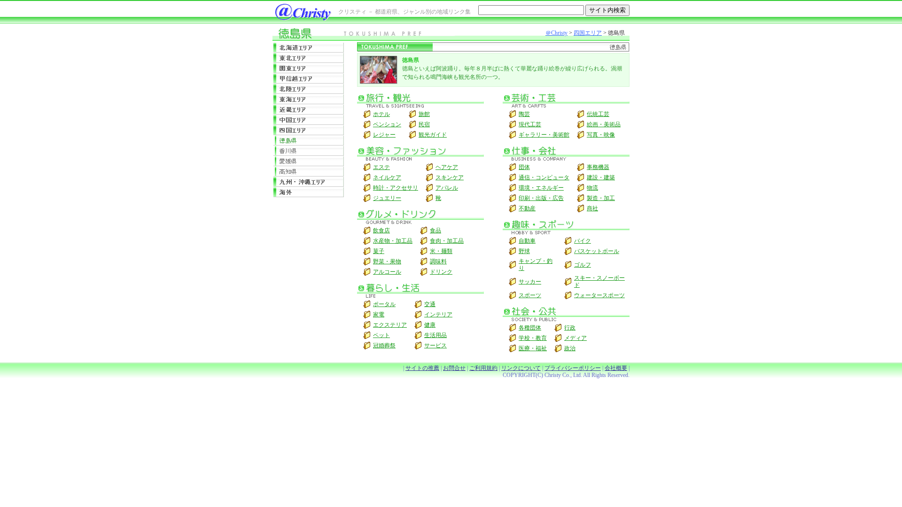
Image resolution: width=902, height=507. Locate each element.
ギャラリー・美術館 (544, 134)
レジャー (384, 134)
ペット (381, 335)
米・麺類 (441, 251)
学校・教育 (533, 338)
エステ (381, 167)
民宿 (424, 124)
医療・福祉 (533, 348)
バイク (582, 241)
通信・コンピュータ (544, 177)
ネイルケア (387, 177)
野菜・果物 (387, 261)
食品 (435, 230)
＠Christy (556, 33)
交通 (429, 304)
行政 (569, 327)
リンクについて (521, 368)
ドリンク (441, 272)
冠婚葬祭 (384, 345)
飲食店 (381, 230)
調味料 (438, 261)
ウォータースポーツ (599, 295)
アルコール (387, 272)
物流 (592, 187)
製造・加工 (601, 198)
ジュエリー (387, 198)
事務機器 (598, 167)
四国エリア (588, 33)
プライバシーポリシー (572, 368)
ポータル (384, 304)
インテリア (438, 314)
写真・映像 (601, 134)
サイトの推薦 (422, 368)
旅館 (424, 114)
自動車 (527, 241)
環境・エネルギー (541, 187)
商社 (592, 208)
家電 (378, 314)
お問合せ (454, 368)
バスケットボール (596, 251)
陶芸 (524, 114)
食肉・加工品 (447, 241)
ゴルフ (582, 264)
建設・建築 (601, 177)
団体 (524, 167)
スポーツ (530, 295)
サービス (435, 345)
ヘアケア (446, 167)
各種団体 (530, 327)
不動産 (527, 208)
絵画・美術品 (604, 124)
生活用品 (435, 335)
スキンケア (449, 177)
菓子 (378, 251)
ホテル (381, 114)
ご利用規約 (483, 368)
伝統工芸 (598, 114)
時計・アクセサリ (395, 187)
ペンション (387, 124)
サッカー (530, 281)
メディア (575, 338)
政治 (569, 348)
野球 (524, 251)
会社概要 (616, 368)
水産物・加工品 (392, 241)
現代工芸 (530, 124)
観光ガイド (433, 134)
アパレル (446, 187)
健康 (429, 325)
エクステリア (390, 325)
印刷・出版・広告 (541, 198)
